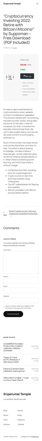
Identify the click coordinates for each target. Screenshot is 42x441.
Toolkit (14, 48)
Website (6, 296)
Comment (7, 250)
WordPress (35, 436)
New (5, 215)
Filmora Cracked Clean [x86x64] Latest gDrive (14, 370)
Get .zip (28, 76)
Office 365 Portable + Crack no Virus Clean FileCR (16, 379)
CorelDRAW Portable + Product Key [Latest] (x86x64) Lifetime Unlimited (13, 347)
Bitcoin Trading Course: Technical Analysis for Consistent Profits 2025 (23, 212)
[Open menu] (37, 3)
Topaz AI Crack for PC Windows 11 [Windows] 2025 (11, 359)
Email (5, 286)
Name (5, 276)
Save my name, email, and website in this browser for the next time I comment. (20, 307)
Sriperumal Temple (12, 3)
